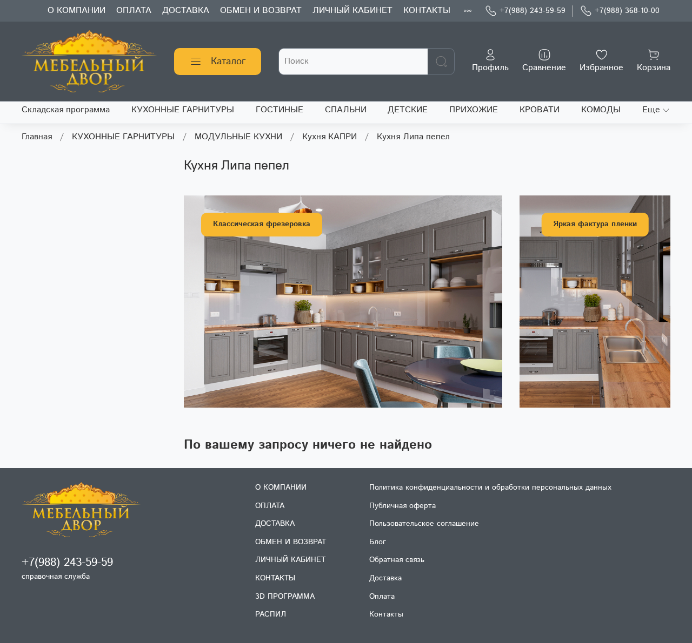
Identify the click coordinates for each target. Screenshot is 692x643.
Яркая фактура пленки (595, 224)
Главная (37, 137)
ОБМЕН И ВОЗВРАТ (261, 10)
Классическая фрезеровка (261, 224)
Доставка (385, 578)
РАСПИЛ (270, 614)
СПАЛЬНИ (346, 110)
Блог (377, 542)
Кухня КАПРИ (329, 137)
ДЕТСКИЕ (408, 110)
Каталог (228, 62)
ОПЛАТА (133, 10)
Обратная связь (396, 559)
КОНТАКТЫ (426, 10)
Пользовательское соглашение (424, 523)
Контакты (386, 614)
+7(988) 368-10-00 (627, 10)
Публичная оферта (402, 505)
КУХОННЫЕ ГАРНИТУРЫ (182, 110)
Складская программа (66, 110)
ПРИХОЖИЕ (473, 110)
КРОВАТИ (540, 110)
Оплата (382, 596)
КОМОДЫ (601, 110)
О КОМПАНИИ (76, 10)
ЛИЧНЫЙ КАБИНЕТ (352, 10)
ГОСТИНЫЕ (279, 110)
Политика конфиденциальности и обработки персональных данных (490, 487)
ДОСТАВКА (185, 10)
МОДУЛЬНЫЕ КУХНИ (238, 137)
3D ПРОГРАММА (285, 596)
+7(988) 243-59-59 (532, 10)
